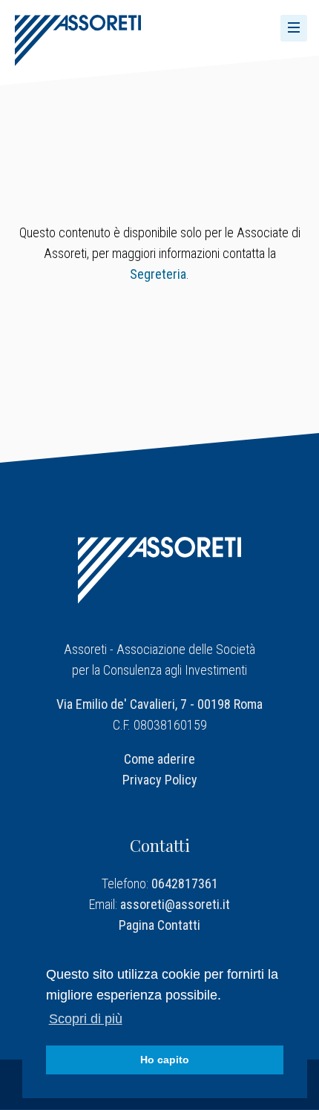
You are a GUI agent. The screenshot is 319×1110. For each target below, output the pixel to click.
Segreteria (158, 274)
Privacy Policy (159, 779)
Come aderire (159, 759)
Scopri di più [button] (85, 1018)
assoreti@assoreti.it (175, 904)
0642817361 (184, 883)
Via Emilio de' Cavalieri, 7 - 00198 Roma (159, 704)
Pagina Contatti (159, 925)
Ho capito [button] (164, 1060)
